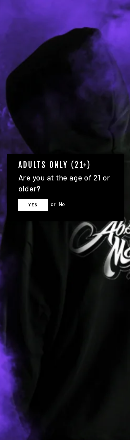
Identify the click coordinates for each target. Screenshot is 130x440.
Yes (33, 204)
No (62, 204)
